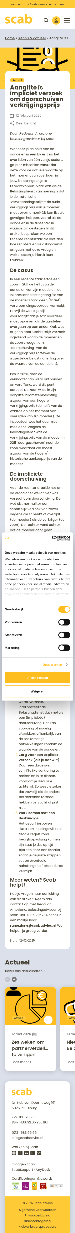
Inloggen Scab (23, 1164)
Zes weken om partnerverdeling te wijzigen (31, 1048)
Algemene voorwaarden (37, 1210)
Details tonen (52, 664)
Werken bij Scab (25, 1147)
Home (10, 38)
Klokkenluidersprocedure (37, 1226)
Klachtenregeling (37, 1221)
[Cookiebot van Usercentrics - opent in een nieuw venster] (53, 538)
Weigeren (37, 691)
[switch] (64, 622)
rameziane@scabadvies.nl (33, 925)
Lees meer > (21, 1062)
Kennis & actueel (32, 38)
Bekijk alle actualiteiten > (25, 971)
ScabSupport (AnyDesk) (32, 1169)
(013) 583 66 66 (24, 1132)
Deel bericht (26, 123)
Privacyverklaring (37, 1215)
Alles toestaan (37, 677)
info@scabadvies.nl (27, 1137)
